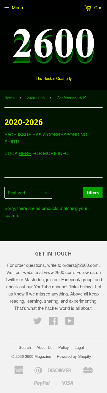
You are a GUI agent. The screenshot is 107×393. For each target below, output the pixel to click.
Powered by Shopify (74, 356)
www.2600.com (59, 272)
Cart (98, 7)
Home (9, 97)
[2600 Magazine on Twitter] (37, 322)
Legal (79, 347)
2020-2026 (36, 97)
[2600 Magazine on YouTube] (69, 322)
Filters (93, 192)
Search (25, 347)
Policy (63, 347)
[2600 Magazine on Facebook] (53, 322)
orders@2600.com (80, 265)
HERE (25, 153)
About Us (45, 347)
